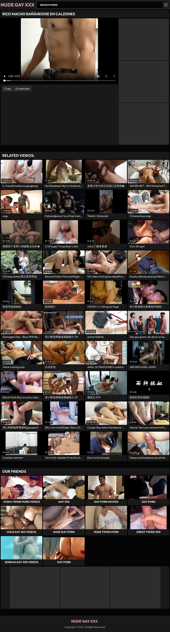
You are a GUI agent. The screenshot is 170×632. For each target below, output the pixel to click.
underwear (24, 88)
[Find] (166, 5)
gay (9, 88)
